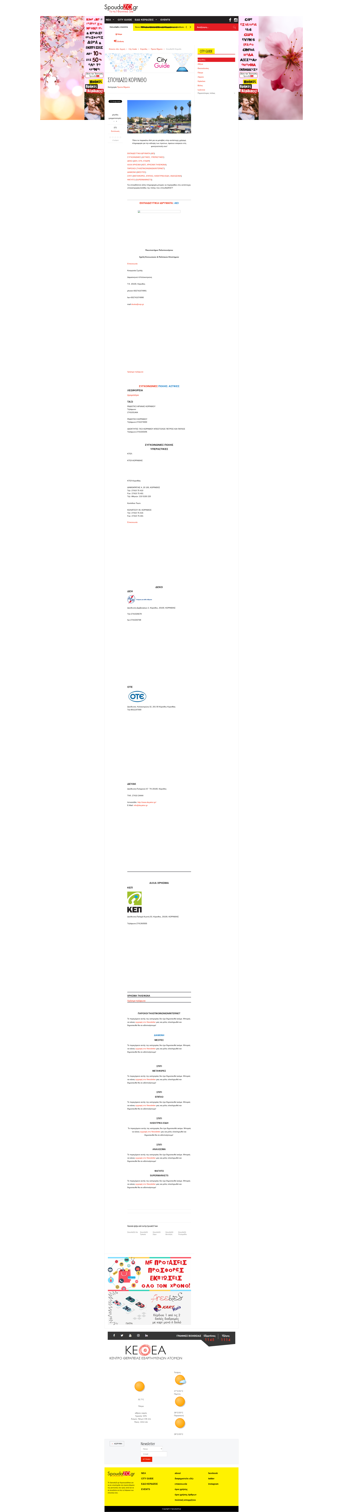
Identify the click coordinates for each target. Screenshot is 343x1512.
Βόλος (200, 85)
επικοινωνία (181, 1484)
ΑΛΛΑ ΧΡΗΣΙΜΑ (134, 165)
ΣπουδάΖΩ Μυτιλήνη (169, 1233)
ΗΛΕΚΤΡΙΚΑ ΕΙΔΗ (161, 176)
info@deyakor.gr (141, 805)
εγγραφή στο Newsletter (145, 1022)
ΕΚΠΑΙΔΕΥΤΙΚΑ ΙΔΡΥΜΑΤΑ (138, 153)
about (178, 1473)
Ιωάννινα (201, 90)
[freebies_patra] (149, 1292)
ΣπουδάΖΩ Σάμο (157, 1233)
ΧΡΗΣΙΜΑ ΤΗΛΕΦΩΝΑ (156, 165)
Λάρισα (201, 77)
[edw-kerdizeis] (149, 1260)
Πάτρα (200, 73)
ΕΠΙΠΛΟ (149, 176)
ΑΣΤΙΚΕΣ (146, 157)
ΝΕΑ (108, 19)
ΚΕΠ (144, 165)
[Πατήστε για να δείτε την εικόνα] (159, 116)
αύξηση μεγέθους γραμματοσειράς (116, 121)
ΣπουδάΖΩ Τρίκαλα (144, 1233)
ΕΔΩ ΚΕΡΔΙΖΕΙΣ (144, 19)
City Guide (133, 49)
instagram (213, 1484)
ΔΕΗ (135, 161)
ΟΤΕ (140, 161)
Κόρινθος (143, 49)
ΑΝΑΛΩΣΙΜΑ (175, 176)
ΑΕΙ (152, 153)
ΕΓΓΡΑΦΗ (146, 1459)
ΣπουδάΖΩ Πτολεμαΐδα (182, 1233)
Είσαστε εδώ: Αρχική (117, 49)
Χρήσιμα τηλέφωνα (135, 372)
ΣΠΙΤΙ (129, 176)
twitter (211, 1478)
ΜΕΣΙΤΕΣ (141, 172)
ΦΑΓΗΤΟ (131, 180)
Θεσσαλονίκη (203, 68)
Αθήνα (200, 64)
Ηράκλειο (201, 81)
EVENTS (165, 19)
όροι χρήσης (181, 1489)
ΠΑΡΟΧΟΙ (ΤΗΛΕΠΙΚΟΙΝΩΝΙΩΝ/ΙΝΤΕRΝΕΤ (145, 168)
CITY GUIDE (125, 19)
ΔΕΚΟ (129, 161)
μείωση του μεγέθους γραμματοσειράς (114, 121)
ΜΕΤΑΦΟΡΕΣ (139, 176)
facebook (213, 1473)
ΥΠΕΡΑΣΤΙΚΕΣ (157, 157)
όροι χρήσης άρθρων (185, 1495)
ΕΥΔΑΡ (146, 161)
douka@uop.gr (137, 304)
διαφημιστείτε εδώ (184, 1478)
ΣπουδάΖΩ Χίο (132, 1232)
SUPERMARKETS (144, 180)
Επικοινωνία (132, 264)
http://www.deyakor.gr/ (146, 802)
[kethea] (171, 1335)
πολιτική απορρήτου (185, 1500)
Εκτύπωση (115, 131)
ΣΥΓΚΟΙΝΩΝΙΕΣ (134, 157)
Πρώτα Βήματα (157, 49)
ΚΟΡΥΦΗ (118, 1444)
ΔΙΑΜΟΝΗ (131, 172)
